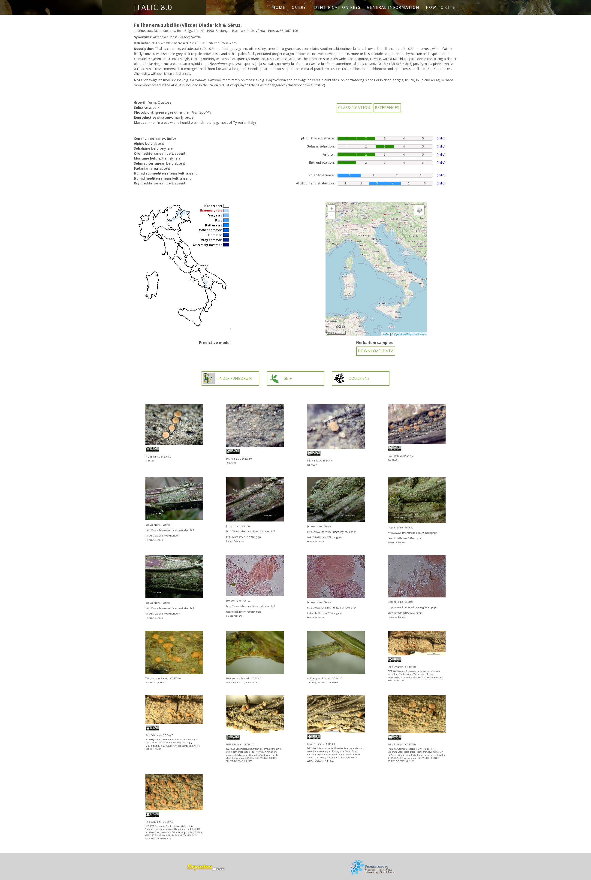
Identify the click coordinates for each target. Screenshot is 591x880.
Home (278, 7)
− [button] (331, 215)
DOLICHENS (359, 378)
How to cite (440, 7)
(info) (171, 138)
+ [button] (331, 208)
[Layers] (419, 210)
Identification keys (337, 7)
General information (393, 7)
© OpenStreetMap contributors (409, 334)
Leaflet (385, 334)
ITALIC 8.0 (153, 7)
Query (299, 7)
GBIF (287, 378)
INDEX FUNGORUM (235, 378)
